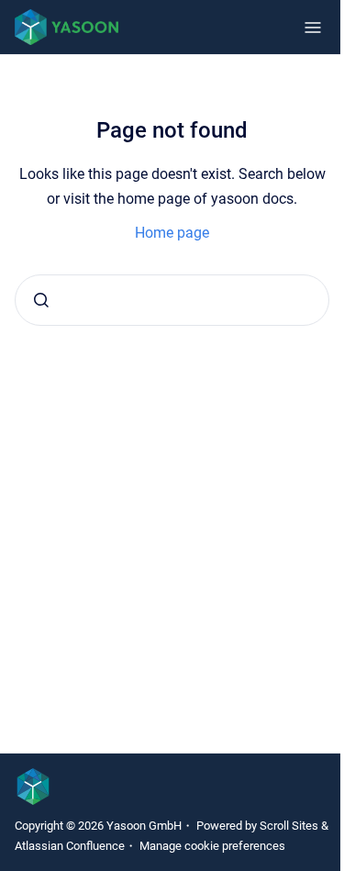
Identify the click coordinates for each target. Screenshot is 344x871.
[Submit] (41, 300)
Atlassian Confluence (70, 846)
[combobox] (172, 300)
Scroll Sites (289, 825)
